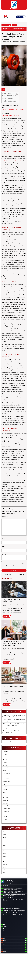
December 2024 (6, 805)
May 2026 (5, 759)
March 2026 (5, 765)
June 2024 (5, 822)
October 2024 (6, 811)
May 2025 (5, 792)
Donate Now (21, 17)
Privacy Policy (5, 928)
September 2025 (6, 781)
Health (4, 848)
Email (3, 546)
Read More (7, 616)
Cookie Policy (5, 932)
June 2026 (5, 757)
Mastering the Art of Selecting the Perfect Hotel (13, 728)
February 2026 (6, 767)
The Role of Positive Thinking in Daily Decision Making (12, 902)
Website (3, 554)
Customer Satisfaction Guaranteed (9, 101)
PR (3, 861)
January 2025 (6, 803)
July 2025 (5, 786)
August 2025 (5, 784)
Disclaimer (5, 930)
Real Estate (5, 864)
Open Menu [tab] (7, 18)
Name (3, 538)
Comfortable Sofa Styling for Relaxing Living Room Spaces (13, 914)
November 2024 (6, 808)
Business (5, 834)
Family (4, 840)
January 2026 (6, 770)
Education (5, 837)
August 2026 (5, 751)
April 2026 (5, 762)
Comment (4, 516)
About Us (5, 924)
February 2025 (6, 800)
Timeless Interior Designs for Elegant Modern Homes (12, 912)
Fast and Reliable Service (8, 98)
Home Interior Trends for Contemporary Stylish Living (12, 916)
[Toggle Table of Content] (16, 93)
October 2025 (6, 778)
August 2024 (5, 816)
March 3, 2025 (7, 648)
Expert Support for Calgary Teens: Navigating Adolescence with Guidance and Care (13, 643)
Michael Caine (15, 41)
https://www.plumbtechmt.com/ (10, 115)
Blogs (4, 831)
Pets (3, 859)
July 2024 (5, 819)
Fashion (4, 842)
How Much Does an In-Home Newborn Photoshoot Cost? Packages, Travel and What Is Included (13, 889)
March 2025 (5, 797)
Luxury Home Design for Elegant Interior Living (11, 918)
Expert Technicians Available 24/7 (9, 95)
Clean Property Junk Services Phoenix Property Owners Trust (14, 910)
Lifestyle (4, 853)
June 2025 (5, 789)
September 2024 (6, 814)
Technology (5, 869)
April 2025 (5, 795)
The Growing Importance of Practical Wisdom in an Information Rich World (14, 900)
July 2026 (5, 754)
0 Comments (20, 648)
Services (4, 867)
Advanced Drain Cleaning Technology (10, 96)
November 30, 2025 (8, 691)
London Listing (14, 8)
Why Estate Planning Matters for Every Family (11, 908)
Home (14, 25)
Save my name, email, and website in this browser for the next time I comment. (12, 565)
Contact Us (5, 926)
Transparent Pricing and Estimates (9, 100)
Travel (4, 872)
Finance (4, 845)
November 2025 (6, 776)
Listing (4, 856)
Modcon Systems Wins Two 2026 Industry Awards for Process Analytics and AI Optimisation (14, 895)
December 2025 (6, 773)
